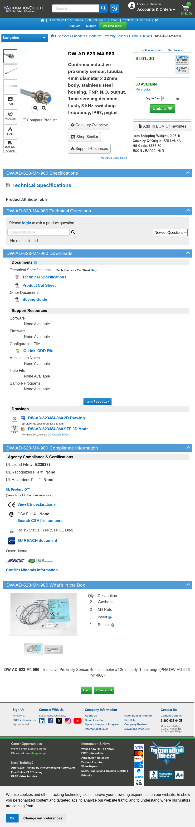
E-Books (86, 775)
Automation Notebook (95, 757)
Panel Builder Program (138, 715)
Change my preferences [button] (42, 818)
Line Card (143, 20)
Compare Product (41, 120)
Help (93, 270)
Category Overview (91, 125)
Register (155, 4)
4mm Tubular (141, 36)
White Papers (89, 766)
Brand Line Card (95, 720)
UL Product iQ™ (18, 489)
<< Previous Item (151, 50)
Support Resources (91, 149)
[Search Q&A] (73, 231)
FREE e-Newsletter (93, 753)
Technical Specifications (40, 185)
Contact (128, 20)
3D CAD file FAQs (58, 434)
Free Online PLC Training (27, 772)
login (26, 223)
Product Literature (92, 762)
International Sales (96, 728)
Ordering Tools (112, 25)
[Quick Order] (156, 20)
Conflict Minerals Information (32, 570)
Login (141, 4)
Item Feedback (97, 401)
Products (75, 25)
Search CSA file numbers (40, 521)
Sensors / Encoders (71, 36)
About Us (91, 715)
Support (91, 25)
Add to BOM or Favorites (164, 126)
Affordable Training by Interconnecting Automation (43, 767)
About (114, 20)
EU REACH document (37, 541)
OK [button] (12, 818)
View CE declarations (36, 504)
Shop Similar (86, 137)
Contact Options (171, 715)
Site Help (130, 720)
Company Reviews (136, 724)
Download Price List (137, 728)
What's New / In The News (97, 748)
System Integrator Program (102, 724)
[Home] (42, 20)
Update (159, 109)
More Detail (143, 89)
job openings (38, 753)
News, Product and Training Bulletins (104, 771)
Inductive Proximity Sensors (108, 36)
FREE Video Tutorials (24, 776)
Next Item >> (175, 50)
